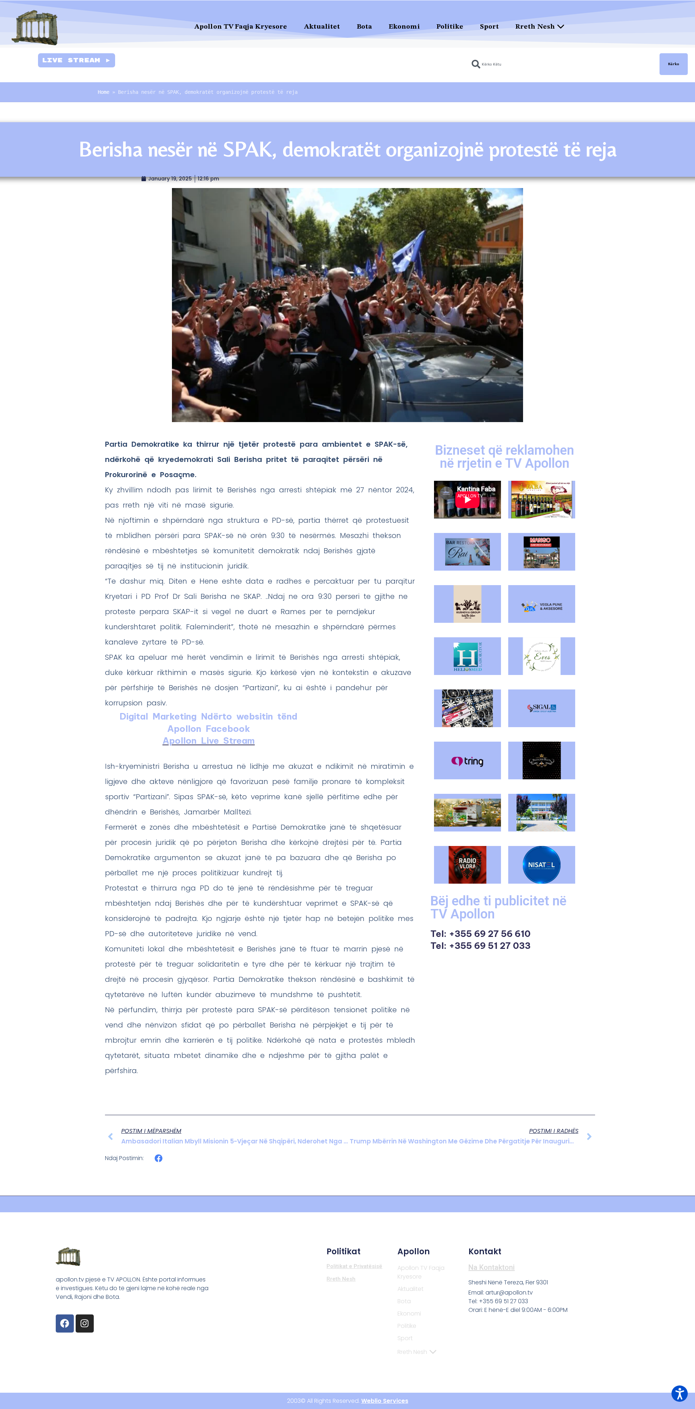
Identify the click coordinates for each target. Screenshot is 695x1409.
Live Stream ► (76, 60)
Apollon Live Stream (209, 740)
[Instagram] (85, 1323)
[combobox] (561, 64)
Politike (450, 27)
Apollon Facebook (208, 728)
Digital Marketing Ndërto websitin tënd (208, 716)
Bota (364, 27)
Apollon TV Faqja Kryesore (240, 27)
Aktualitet (322, 27)
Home (103, 92)
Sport (489, 27)
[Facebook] (65, 1323)
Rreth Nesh (535, 27)
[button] (159, 1158)
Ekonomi (404, 27)
